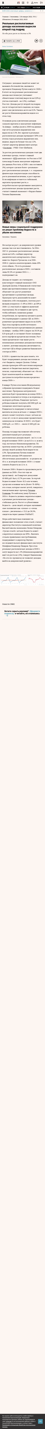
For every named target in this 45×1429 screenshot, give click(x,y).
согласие (9, 1421)
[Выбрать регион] (28, 3)
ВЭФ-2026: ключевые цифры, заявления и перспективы (23, 11)
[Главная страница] (3, 3)
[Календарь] (18, 3)
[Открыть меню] (41, 2)
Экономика (14, 17)
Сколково (7, 148)
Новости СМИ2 (8, 604)
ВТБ (15, 158)
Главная (5, 17)
